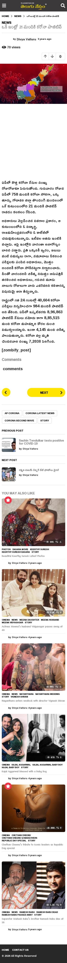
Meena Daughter (29, 620)
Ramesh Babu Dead (47, 912)
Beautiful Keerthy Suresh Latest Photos (23, 556)
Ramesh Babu (27, 912)
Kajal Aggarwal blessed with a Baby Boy (24, 771)
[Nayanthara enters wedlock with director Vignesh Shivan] (33, 667)
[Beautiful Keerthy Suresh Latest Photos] (33, 522)
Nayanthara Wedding (47, 694)
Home (5, 950)
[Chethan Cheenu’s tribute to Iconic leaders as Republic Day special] (33, 808)
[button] (4, 5)
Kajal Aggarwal (21, 765)
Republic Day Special (14, 841)
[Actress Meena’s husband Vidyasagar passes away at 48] (33, 593)
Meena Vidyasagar (12, 622)
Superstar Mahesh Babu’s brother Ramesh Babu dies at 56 (32, 921)
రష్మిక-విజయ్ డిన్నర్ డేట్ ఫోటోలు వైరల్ (39, 470)
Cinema (6, 620)
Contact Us (20, 950)
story (44, 420)
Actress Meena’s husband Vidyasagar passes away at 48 (32, 628)
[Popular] (8, 500)
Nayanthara (26, 694)
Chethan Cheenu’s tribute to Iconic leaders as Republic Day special (32, 847)
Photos (6, 549)
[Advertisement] (33, 141)
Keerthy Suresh (39, 549)
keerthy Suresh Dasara (16, 552)
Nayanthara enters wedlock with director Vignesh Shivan (33, 701)
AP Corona (12, 413)
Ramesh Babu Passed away (17, 915)
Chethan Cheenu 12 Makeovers (19, 838)
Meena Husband (50, 620)
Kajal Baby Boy (10, 767)
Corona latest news (40, 413)
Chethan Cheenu (21, 835)
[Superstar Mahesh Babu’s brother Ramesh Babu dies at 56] (33, 885)
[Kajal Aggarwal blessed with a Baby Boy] (33, 737)
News (6, 22)
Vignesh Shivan (19, 697)
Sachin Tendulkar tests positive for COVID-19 (41, 442)
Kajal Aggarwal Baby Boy (48, 765)
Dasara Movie (20, 549)
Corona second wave (19, 420)
